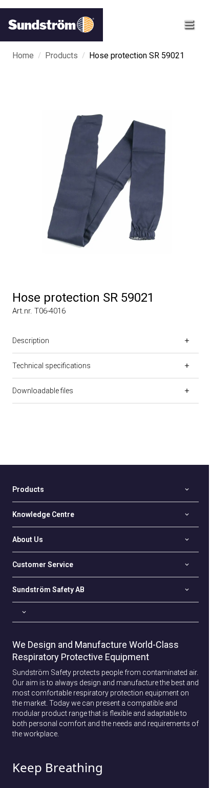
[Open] (105, 612)
